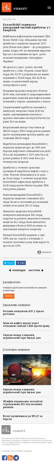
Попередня (19, 270)
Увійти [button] (8, 296)
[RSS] (10, 458)
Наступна (34, 270)
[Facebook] (4, 458)
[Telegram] (16, 458)
